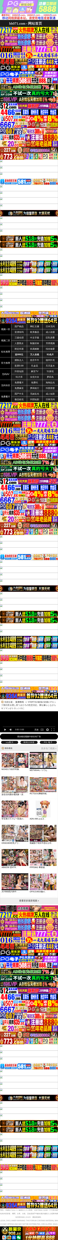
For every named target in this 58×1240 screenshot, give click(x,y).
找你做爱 (50, 349)
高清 (36, 730)
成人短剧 (50, 394)
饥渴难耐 (34, 349)
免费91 (34, 382)
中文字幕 (34, 337)
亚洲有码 (19, 332)
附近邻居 (19, 349)
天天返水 (50, 366)
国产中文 (19, 394)
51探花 (50, 371)
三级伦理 (19, 337)
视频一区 (5, 329)
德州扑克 (50, 360)
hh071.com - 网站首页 (25, 23)
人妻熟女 (19, 343)
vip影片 (10, 742)
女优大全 (34, 377)
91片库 (19, 377)
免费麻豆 (19, 388)
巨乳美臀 (50, 337)
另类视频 (50, 343)
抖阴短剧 (34, 399)
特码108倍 (29, 742)
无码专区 (5, 385)
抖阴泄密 (50, 388)
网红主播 (34, 326)
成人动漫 (50, 332)
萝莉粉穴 (34, 388)
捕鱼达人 (19, 360)
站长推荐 (5, 352)
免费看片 (19, 382)
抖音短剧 (19, 371)
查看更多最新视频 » (29, 900)
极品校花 (19, 399)
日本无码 (50, 326)
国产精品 (19, 326)
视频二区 (5, 340)
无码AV (5, 374)
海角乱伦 (50, 382)
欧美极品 (34, 332)
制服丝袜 (34, 343)
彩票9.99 (19, 366)
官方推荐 (5, 363)
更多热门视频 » (48, 748)
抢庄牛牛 (34, 360)
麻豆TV (34, 371)
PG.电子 (48, 742)
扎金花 (34, 366)
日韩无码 (50, 399)
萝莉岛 (50, 377)
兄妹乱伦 (34, 394)
